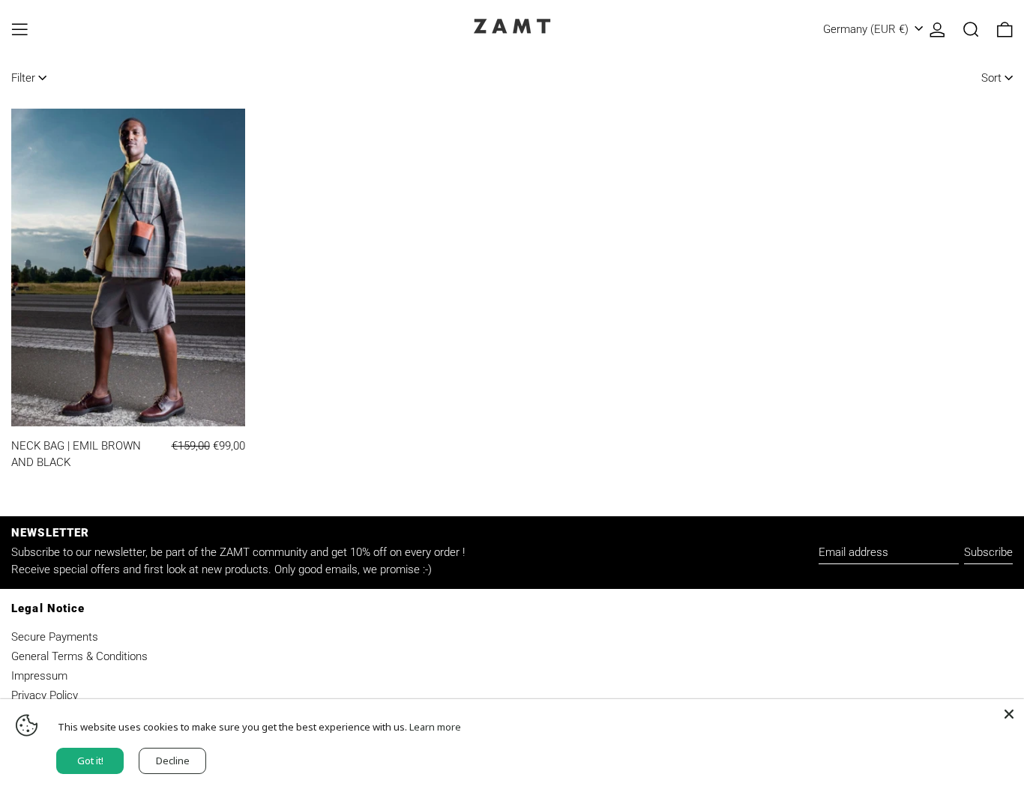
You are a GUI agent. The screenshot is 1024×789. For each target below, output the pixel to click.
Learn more (435, 727)
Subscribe (988, 552)
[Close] (1009, 714)
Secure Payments (54, 637)
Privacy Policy (44, 695)
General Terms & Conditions (79, 656)
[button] (971, 29)
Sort (991, 78)
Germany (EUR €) (867, 29)
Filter (23, 78)
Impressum (39, 676)
